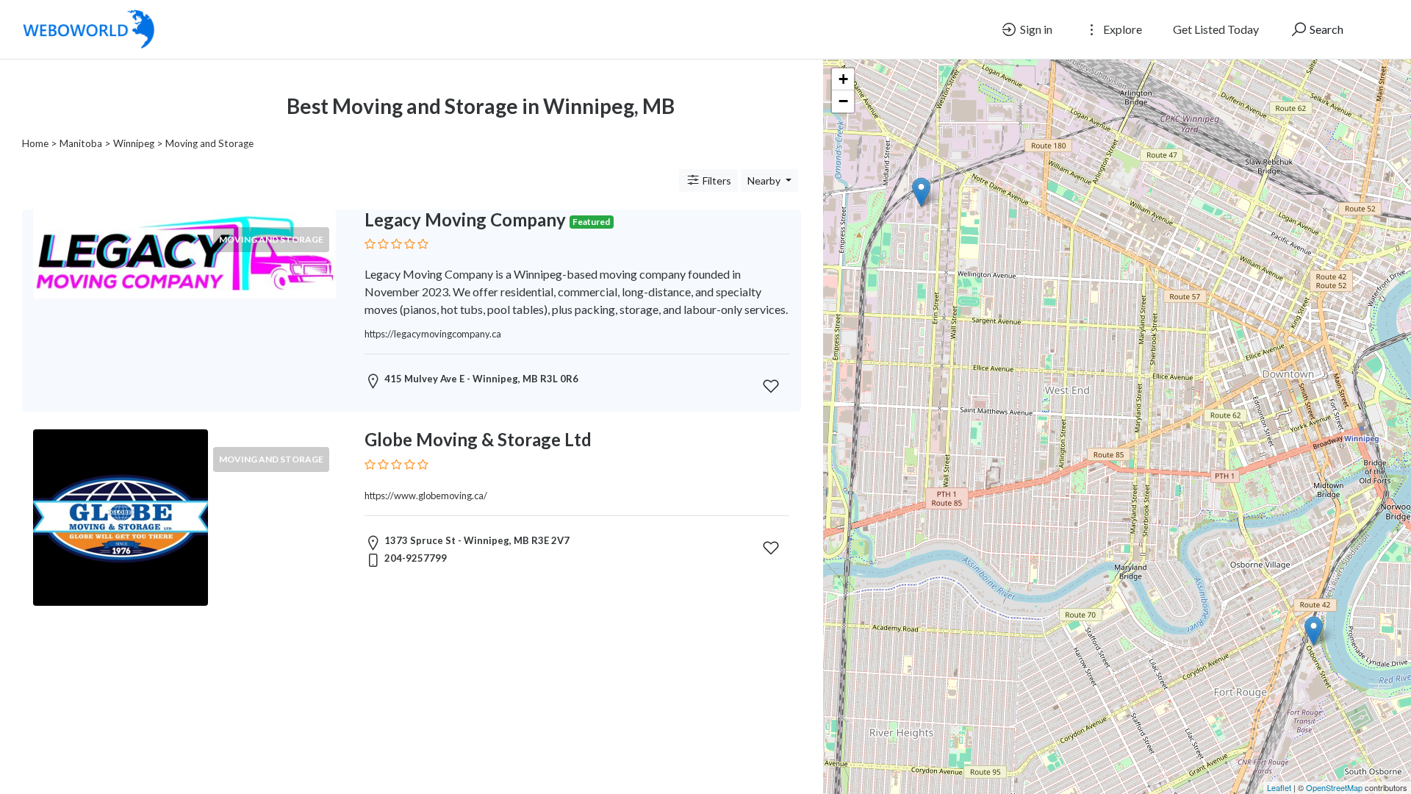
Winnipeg (133, 143)
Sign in (1035, 29)
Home (35, 143)
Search (1325, 29)
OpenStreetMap (1334, 787)
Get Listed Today (1216, 29)
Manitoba (81, 143)
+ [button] (843, 79)
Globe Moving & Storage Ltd (478, 439)
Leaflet (1279, 787)
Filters (715, 180)
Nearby (765, 180)
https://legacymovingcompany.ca (433, 334)
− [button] (843, 101)
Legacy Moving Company (465, 219)
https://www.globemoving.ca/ (426, 495)
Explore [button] (1121, 29)
